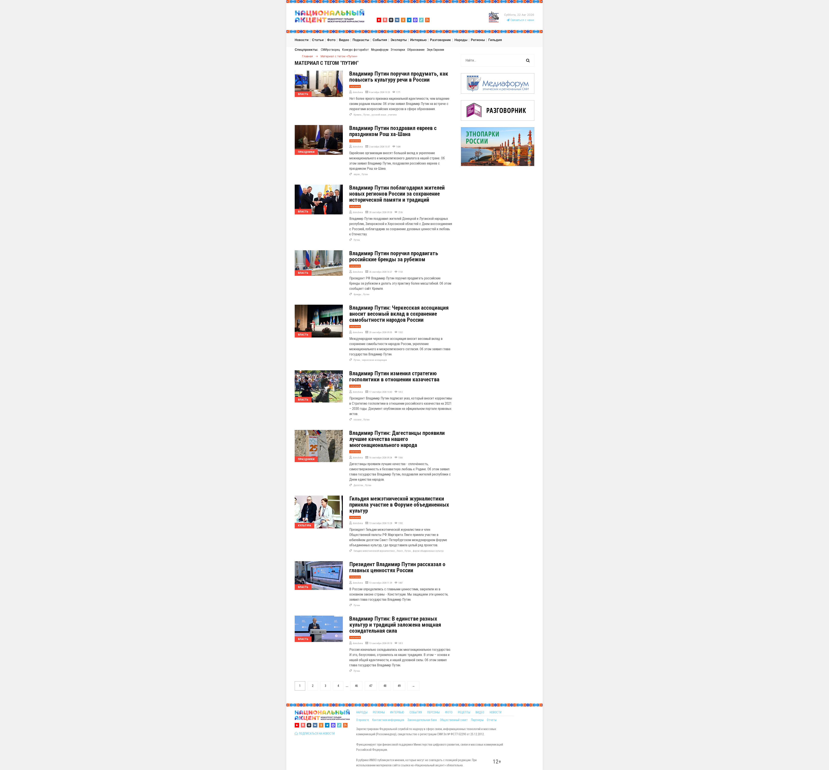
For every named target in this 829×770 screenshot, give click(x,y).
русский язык (379, 114)
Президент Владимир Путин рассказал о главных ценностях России (397, 567)
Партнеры (477, 720)
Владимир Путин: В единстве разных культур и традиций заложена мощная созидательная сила (395, 625)
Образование (416, 50)
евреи (357, 174)
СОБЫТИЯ (416, 712)
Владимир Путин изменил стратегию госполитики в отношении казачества (394, 376)
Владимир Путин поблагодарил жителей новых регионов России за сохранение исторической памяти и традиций (397, 194)
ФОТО (448, 712)
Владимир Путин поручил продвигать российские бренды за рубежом (393, 256)
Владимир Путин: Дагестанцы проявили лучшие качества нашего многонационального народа (397, 439)
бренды (357, 294)
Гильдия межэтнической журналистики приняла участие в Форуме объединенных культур (399, 505)
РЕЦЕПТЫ (464, 712)
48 (384, 686)
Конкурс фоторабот (355, 50)
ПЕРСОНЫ (433, 712)
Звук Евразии (435, 50)
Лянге (400, 551)
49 (399, 686)
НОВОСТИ (496, 712)
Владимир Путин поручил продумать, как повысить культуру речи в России (398, 77)
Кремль (357, 114)
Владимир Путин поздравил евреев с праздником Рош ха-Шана (393, 131)
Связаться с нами (521, 20)
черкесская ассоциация (374, 360)
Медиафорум (379, 50)
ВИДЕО (480, 712)
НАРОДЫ (361, 712)
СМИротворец (330, 50)
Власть (303, 94)
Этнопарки (398, 50)
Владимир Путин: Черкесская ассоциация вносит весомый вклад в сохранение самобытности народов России (399, 314)
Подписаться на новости (316, 733)
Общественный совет (454, 720)
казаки (357, 419)
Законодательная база (422, 720)
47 (370, 686)
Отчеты (492, 720)
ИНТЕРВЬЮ (397, 712)
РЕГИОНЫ (379, 712)
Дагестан (358, 485)
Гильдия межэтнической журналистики (374, 551)
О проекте (362, 720)
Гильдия (495, 40)
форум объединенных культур (428, 551)
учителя (392, 114)
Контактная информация (388, 720)
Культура (304, 525)
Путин (366, 114)
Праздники (306, 152)
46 (356, 686)
